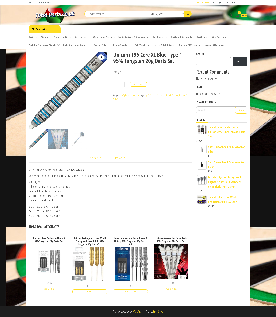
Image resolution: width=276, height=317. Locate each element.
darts (165, 95)
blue (154, 95)
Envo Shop (158, 311)
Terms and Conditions (203, 2)
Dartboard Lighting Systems (211, 37)
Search (200, 54)
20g (146, 95)
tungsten (178, 95)
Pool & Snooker (120, 45)
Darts (31, 37)
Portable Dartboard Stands (42, 45)
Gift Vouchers (142, 45)
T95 (173, 95)
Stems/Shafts (61, 37)
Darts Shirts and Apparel (75, 45)
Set (169, 95)
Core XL (160, 95)
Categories (41, 29)
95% (150, 95)
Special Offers (101, 45)
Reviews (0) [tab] (120, 158)
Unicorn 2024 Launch (215, 45)
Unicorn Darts (135, 95)
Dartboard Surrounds (181, 37)
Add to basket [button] (49, 288)
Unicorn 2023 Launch (189, 45)
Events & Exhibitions (163, 45)
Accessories (80, 37)
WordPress (138, 311)
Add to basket (138, 84)
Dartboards (158, 37)
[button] (101, 57)
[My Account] (231, 15)
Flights (44, 37)
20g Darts (125, 95)
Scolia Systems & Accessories (133, 37)
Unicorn (116, 98)
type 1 (185, 95)
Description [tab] (96, 158)
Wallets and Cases (102, 37)
